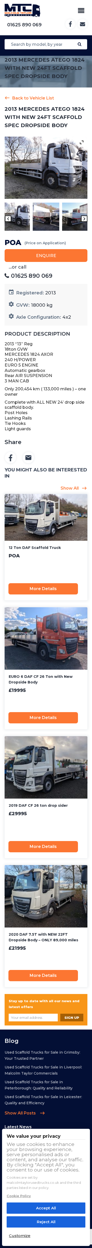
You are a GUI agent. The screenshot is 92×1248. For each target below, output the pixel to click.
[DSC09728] (75, 218)
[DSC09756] (17, 218)
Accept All (46, 1208)
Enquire (46, 255)
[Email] (28, 458)
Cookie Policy (19, 1196)
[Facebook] (10, 458)
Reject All (46, 1221)
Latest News (18, 1126)
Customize (19, 1235)
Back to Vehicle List (33, 98)
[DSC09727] (46, 218)
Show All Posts (21, 1113)
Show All (70, 488)
